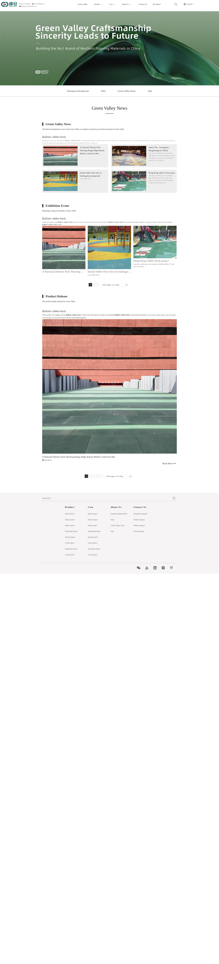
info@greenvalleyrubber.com (29, 6)
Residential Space (71, 531)
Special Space (70, 537)
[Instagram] (164, 567)
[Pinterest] (172, 567)
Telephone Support (140, 514)
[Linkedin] (156, 567)
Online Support (139, 520)
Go (127, 285)
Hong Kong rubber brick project (162, 173)
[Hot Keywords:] (176, 4)
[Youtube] (148, 567)
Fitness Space (70, 520)
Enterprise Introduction (78, 91)
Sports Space (69, 514)
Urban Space (69, 543)
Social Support (138, 531)
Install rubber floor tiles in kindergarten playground (109, 271)
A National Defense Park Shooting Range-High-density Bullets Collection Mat (92, 150)
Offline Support (139, 525)
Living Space (70, 555)
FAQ (103, 91)
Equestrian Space (71, 549)
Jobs (150, 91)
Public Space (69, 525)
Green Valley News (127, 91)
